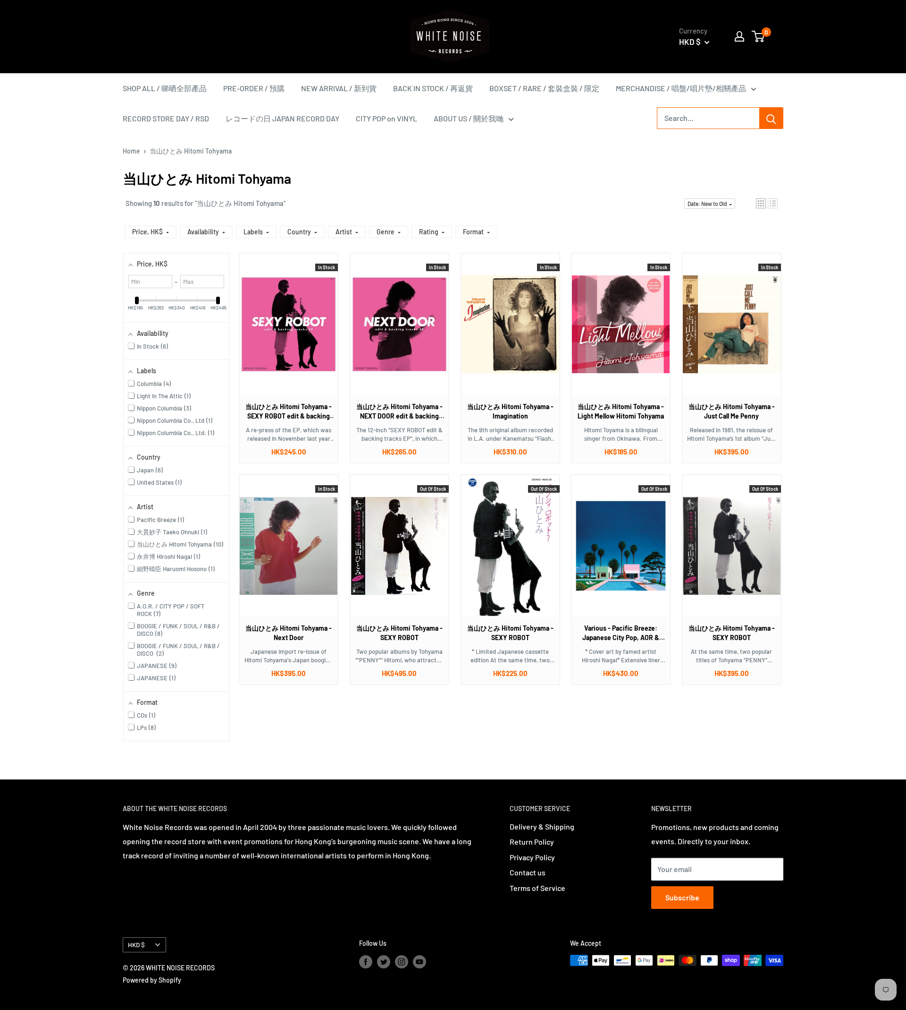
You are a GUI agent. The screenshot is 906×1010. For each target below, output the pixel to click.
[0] (758, 36)
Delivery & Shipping (542, 826)
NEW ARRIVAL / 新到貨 (339, 88)
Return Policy (532, 841)
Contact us (527, 872)
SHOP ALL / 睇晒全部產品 (165, 88)
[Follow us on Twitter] (383, 961)
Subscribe (682, 897)
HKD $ (136, 945)
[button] (761, 203)
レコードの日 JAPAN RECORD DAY (282, 118)
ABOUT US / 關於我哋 (468, 118)
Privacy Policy (532, 857)
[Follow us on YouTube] (419, 961)
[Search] (771, 118)
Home (131, 151)
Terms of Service (537, 887)
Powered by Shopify (152, 980)
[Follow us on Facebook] (365, 961)
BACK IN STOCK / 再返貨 (433, 88)
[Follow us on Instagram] (401, 961)
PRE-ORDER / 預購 (254, 88)
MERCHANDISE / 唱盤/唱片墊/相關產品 (681, 88)
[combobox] (708, 118)
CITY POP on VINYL (386, 118)
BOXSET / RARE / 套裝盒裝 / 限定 (544, 88)
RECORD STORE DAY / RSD (166, 118)
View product (283, 333)
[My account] (739, 36)
